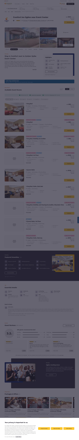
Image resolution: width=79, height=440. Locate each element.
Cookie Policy (18, 436)
